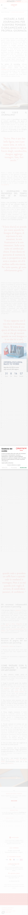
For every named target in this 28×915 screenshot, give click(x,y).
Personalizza (14, 467)
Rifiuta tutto (4, 467)
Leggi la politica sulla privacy (7, 462)
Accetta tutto (23, 467)
